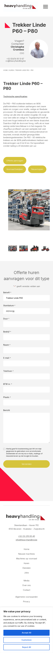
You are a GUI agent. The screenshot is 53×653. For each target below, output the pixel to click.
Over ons (26, 585)
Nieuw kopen (37, 169)
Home (5, 70)
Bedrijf (7, 332)
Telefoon (8, 371)
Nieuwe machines (26, 554)
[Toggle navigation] (45, 6)
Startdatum (9, 305)
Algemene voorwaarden (26, 597)
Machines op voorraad (26, 558)
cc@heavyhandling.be (16, 61)
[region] (26, 630)
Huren (11, 70)
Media (26, 580)
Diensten (27, 568)
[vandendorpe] (20, 6)
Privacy (26, 601)
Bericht (6, 410)
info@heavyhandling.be (26, 539)
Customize (26, 640)
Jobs (26, 572)
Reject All (26, 647)
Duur (6, 319)
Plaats (7, 397)
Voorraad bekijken (14, 169)
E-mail (7, 358)
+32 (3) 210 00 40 (26, 536)
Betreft (7, 292)
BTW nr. (7, 384)
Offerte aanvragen (14, 160)
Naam (6, 345)
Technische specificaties (15, 96)
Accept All (26, 633)
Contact (26, 590)
